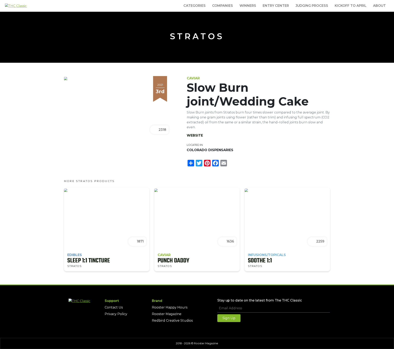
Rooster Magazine (166, 314)
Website (195, 135)
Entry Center (276, 6)
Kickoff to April (351, 6)
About (379, 6)
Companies (222, 6)
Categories (194, 6)
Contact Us (114, 307)
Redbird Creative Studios (172, 320)
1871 (140, 241)
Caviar (193, 78)
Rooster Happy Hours (169, 307)
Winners (247, 6)
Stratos (197, 36)
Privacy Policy (116, 314)
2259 (320, 241)
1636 (230, 241)
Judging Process (312, 6)
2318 (162, 130)
